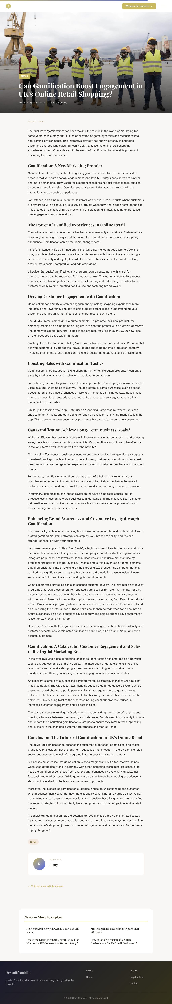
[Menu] (163, 6)
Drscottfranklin (18, 972)
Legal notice (136, 977)
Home (89, 977)
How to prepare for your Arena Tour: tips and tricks (52, 930)
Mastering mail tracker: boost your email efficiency (115, 930)
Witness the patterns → (139, 6)
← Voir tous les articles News (45, 886)
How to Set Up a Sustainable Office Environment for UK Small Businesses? (114, 941)
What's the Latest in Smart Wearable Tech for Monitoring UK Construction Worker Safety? (52, 941)
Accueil (31, 121)
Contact (134, 983)
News (24, 76)
